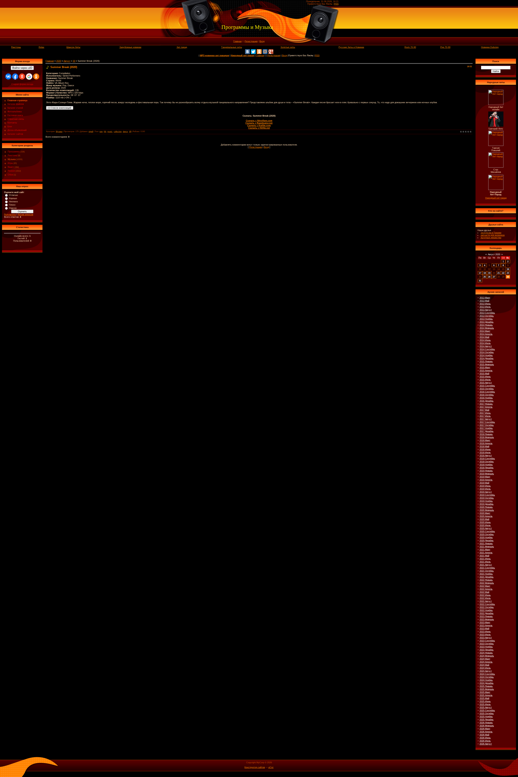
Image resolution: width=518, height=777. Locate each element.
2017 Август (486, 419)
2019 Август (486, 492)
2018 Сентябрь (487, 458)
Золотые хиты (287, 47)
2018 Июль (485, 452)
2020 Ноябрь (486, 537)
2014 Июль (485, 343)
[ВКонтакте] (247, 51)
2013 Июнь (485, 304)
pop (101, 132)
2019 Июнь (485, 486)
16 (508, 269)
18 (484, 273)
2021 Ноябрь (486, 574)
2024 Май (484, 665)
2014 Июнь (485, 340)
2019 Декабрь (487, 504)
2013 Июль (485, 307)
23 (508, 273)
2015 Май (484, 373)
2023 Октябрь (487, 643)
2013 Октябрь (487, 316)
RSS (336, 4)
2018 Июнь (485, 449)
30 (74, 61)
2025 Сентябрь (487, 710)
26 (489, 277)
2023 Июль (485, 634)
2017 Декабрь (487, 431)
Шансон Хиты (73, 47)
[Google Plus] (271, 51)
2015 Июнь (485, 376)
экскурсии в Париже (491, 232)
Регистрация (251, 41)
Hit (105, 132)
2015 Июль (485, 379)
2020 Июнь (485, 522)
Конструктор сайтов (254, 767)
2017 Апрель (486, 407)
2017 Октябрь (487, 425)
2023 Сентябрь (487, 640)
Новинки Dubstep (490, 47)
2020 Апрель (486, 516)
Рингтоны (16, 47)
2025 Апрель (486, 695)
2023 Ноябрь (486, 646)
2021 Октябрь (487, 571)
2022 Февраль (487, 583)
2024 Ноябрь (486, 680)
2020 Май (484, 519)
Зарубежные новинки (130, 47)
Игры (10, 163)
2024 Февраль (487, 656)
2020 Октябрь (487, 534)
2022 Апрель (486, 589)
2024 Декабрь (487, 683)
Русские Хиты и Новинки (351, 47)
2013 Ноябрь (486, 319)
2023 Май (484, 628)
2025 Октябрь (487, 713)
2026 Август (486, 744)
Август (67, 61)
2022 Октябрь (487, 607)
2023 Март (485, 622)
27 (494, 277)
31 (480, 280)
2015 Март (485, 367)
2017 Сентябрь (487, 422)
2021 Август (486, 565)
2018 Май (484, 446)
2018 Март (485, 440)
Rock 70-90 (410, 47)
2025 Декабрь (487, 719)
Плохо (12, 205)
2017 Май (484, 410)
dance (125, 132)
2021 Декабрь (487, 577)
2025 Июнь (485, 701)
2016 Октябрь (487, 395)
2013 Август (486, 310)
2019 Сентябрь (487, 495)
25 (484, 277)
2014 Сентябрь (487, 349)
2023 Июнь (485, 631)
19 (489, 273)
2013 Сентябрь (487, 313)
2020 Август (486, 528)
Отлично (13, 195)
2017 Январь (486, 404)
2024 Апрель (486, 662)
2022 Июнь (485, 595)
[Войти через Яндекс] (22, 76)
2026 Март (485, 728)
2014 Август (486, 346)
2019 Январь (486, 470)
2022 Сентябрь (487, 604)
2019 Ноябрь (486, 501)
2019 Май (484, 483)
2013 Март (485, 297)
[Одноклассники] (259, 51)
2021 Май (484, 555)
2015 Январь (486, 361)
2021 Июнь (485, 558)
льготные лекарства (491, 237)
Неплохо (13, 201)
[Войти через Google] (29, 76)
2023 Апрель (486, 625)
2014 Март (485, 331)
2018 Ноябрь (486, 464)
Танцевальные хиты (231, 47)
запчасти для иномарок (493, 235)
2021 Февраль (487, 546)
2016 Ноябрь (486, 398)
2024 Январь (486, 653)
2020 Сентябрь (487, 531)
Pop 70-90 (445, 47)
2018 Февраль (487, 437)
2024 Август (486, 671)
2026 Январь (486, 722)
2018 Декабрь (487, 467)
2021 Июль (485, 561)
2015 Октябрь (487, 388)
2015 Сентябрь (487, 385)
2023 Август (486, 637)
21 (498, 273)
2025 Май (484, 698)
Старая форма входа (22, 84)
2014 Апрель (486, 334)
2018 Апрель (486, 443)
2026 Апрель (486, 731)
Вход (261, 41)
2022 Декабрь (487, 613)
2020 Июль (485, 525)
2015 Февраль (487, 364)
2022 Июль (485, 598)
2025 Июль (485, 704)
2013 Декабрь (487, 322)
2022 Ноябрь (486, 610)
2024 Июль (485, 668)
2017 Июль (485, 416)
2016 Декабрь (487, 401)
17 (480, 273)
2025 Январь (486, 686)
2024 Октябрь (487, 677)
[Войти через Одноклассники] (36, 76)
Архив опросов (25, 214)
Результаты (10, 214)
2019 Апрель (486, 480)
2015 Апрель (486, 370)
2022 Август (486, 601)
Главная (237, 41)
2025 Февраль (487, 689)
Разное (11, 171)
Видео (11, 167)
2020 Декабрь (487, 540)
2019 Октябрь (487, 498)
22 (503, 273)
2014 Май (484, 337)
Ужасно (13, 208)
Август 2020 (494, 254)
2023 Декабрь (487, 650)
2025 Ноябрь (486, 716)
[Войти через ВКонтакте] (8, 76)
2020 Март (485, 513)
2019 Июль (485, 489)
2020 (58, 61)
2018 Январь (486, 434)
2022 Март (485, 586)
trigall (91, 132)
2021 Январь (486, 543)
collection (118, 132)
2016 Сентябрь (487, 392)
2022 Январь (486, 580)
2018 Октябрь (487, 461)
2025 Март (485, 692)
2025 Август (486, 707)
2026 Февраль (487, 725)
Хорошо (13, 198)
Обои (10, 174)
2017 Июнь (485, 413)
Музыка (12, 159)
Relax (41, 47)
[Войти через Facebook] (15, 76)
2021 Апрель (486, 552)
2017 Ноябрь (486, 428)
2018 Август (486, 455)
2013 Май (484, 300)
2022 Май (484, 592)
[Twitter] (253, 51)
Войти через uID (22, 67)
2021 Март (485, 549)
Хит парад (182, 47)
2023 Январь (486, 616)
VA (130, 132)
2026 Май (484, 734)
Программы (14, 151)
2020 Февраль (487, 510)
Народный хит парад (495, 198)
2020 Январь (486, 507)
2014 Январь (486, 325)
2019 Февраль (487, 473)
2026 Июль (485, 741)
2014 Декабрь (487, 358)
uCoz (271, 767)
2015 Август (486, 382)
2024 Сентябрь (487, 674)
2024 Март (485, 659)
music (110, 132)
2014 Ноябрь (486, 355)
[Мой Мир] (265, 51)
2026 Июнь (485, 738)
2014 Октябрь (487, 352)
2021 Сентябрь (487, 568)
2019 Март (485, 477)
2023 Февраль (487, 619)
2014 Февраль (487, 328)
